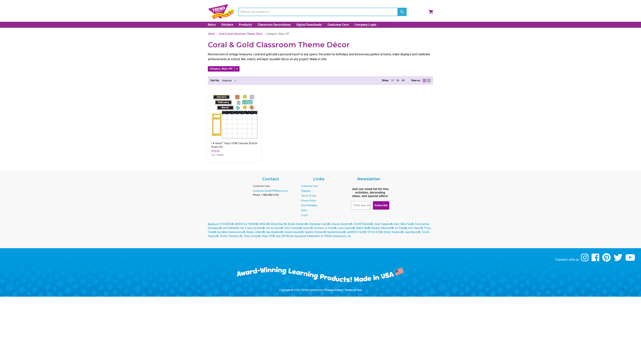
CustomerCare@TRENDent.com (270, 190)
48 (403, 80)
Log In (304, 215)
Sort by (214, 80)
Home (211, 33)
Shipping (305, 190)
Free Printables (309, 205)
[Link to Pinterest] (606, 260)
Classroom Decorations (274, 24)
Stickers (227, 24)
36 (397, 80)
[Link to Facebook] (596, 260)
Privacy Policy (308, 200)
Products (245, 24)
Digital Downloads (309, 24)
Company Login (365, 24)
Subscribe (381, 205)
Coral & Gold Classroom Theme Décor (241, 33)
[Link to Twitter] (618, 260)
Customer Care (338, 24)
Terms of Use (308, 195)
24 (392, 80)
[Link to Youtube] (630, 260)
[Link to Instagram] (585, 260)
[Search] (401, 12)
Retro (212, 24)
